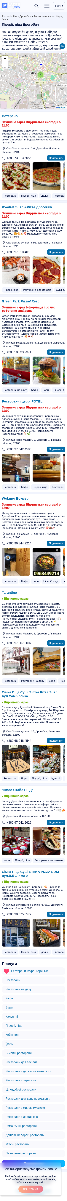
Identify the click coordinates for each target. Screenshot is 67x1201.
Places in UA (9, 16)
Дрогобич (25, 16)
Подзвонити (56, 157)
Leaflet (62, 107)
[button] (40, 74)
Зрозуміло (30, 1189)
